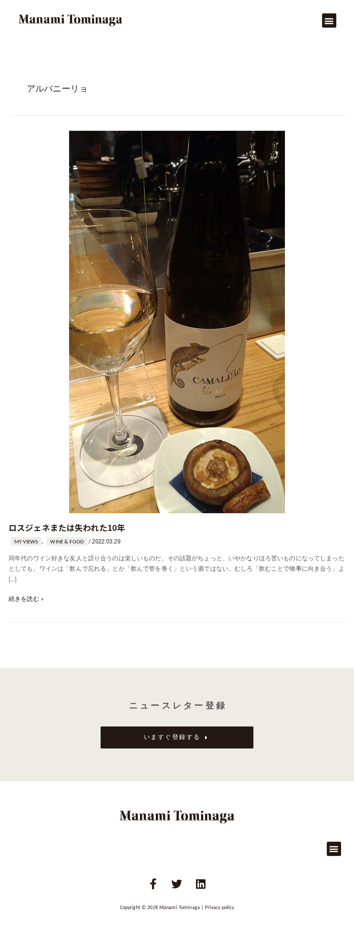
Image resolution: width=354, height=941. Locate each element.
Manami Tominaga (179, 907)
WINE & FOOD (67, 542)
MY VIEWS (26, 542)
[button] (329, 20)
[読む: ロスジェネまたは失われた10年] (177, 322)
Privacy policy (219, 907)
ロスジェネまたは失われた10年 (67, 527)
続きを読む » (26, 598)
